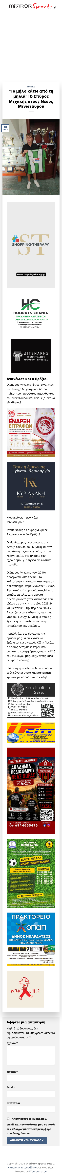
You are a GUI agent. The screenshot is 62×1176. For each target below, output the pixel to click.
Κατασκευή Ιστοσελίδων (22, 1167)
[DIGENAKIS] (31, 356)
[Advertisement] (31, 44)
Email (11, 1087)
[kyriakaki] (31, 486)
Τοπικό (31, 86)
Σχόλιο (12, 1043)
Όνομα (12, 1071)
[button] (4, 6)
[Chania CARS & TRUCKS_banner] (31, 955)
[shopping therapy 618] (31, 245)
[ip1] (31, 732)
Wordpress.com (38, 1171)
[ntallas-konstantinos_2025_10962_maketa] (31, 700)
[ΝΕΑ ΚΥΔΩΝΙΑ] (31, 432)
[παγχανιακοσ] (31, 790)
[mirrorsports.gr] (33, 6)
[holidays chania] (31, 312)
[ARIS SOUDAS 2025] (31, 873)
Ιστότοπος (13, 1103)
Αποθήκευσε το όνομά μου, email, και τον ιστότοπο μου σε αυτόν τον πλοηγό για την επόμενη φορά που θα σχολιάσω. (31, 1126)
